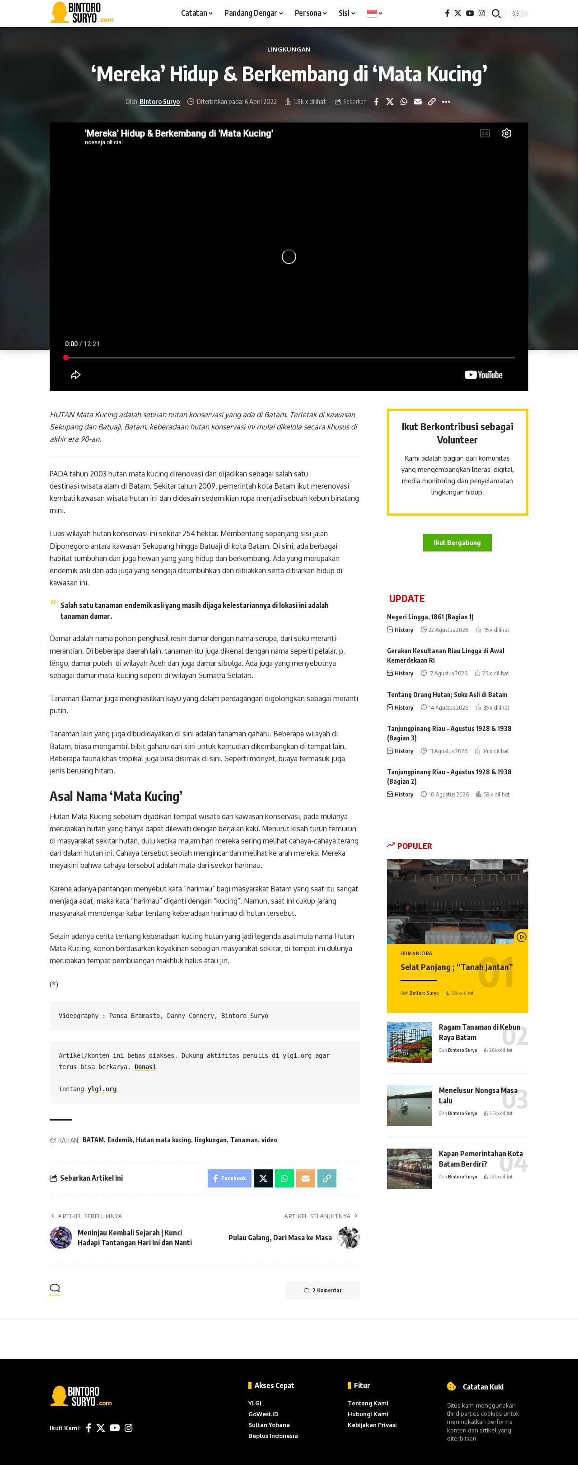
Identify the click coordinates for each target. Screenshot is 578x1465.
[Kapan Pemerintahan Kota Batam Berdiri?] (409, 1169)
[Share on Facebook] (383, 101)
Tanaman (244, 1140)
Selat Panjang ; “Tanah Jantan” (457, 966)
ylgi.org (102, 1089)
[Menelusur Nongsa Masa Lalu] (409, 1105)
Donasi (145, 1066)
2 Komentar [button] (327, 1290)
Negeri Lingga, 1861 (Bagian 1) (430, 617)
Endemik (119, 1140)
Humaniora (417, 953)
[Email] (425, 101)
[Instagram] (481, 13)
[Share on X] (397, 101)
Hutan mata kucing (163, 1140)
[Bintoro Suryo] (82, 13)
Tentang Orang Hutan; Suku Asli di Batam (447, 694)
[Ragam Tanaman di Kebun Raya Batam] (409, 1042)
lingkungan (211, 1140)
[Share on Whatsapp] (411, 101)
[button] (496, 13)
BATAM (93, 1140)
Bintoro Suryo (167, 101)
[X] (458, 13)
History (404, 629)
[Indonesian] (375, 13)
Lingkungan (289, 49)
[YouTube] (470, 13)
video (269, 1140)
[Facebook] (447, 13)
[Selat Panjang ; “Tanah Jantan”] (457, 901)
